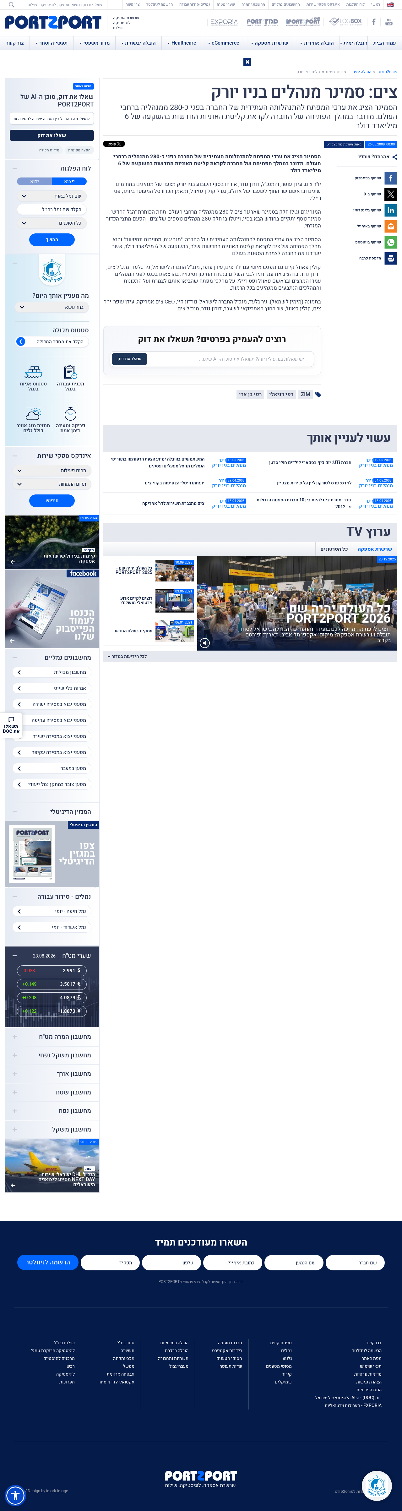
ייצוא (69, 181)
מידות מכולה (49, 150)
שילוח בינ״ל (64, 1342)
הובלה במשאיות (174, 1342)
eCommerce (225, 43)
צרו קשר (133, 4)
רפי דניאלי (281, 394)
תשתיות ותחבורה (173, 1358)
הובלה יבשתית (140, 43)
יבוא (34, 181)
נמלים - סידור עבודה (64, 896)
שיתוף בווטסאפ (368, 242)
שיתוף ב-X (373, 194)
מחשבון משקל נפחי (64, 1055)
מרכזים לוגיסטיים (59, 1358)
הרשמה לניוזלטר (159, 4)
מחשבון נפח (75, 1111)
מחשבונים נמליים (286, 4)
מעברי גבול (178, 1366)
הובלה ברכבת (176, 1350)
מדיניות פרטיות (368, 1374)
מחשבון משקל (71, 1129)
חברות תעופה (230, 1342)
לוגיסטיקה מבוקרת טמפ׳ (53, 1350)
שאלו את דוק (129, 359)
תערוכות (67, 1382)
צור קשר (15, 43)
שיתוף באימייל (369, 226)
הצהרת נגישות (369, 1382)
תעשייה (127, 1350)
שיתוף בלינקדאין (367, 210)
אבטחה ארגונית (120, 1374)
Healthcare (183, 43)
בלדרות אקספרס (227, 1350)
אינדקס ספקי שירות (323, 4)
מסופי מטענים (279, 1366)
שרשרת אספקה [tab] (375, 549)
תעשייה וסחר (53, 43)
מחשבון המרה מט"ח (65, 1036)
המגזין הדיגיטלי (70, 812)
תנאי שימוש (371, 1366)
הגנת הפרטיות (369, 1390)
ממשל (128, 1366)
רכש (71, 1366)
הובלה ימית (355, 43)
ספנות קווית (281, 1342)
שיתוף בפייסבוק (368, 178)
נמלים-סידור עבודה (194, 4)
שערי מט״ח (226, 4)
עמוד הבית (384, 43)
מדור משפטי (96, 43)
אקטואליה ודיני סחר (116, 1382)
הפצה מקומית (79, 150)
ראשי (374, 4)
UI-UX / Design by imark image (41, 1491)
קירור (287, 1374)
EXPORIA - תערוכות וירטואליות (353, 1405)
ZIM (305, 394)
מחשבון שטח (73, 1092)
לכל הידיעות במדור (129, 656)
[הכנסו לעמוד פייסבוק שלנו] (52, 608)
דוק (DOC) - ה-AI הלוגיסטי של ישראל (348, 1397)
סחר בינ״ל (125, 1342)
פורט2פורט (388, 72)
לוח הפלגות (355, 4)
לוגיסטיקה (65, 1374)
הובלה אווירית (319, 43)
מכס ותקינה (123, 1358)
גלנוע (287, 1358)
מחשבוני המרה (253, 4)
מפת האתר (372, 1358)
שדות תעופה (231, 1366)
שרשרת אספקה (271, 43)
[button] (247, 62)
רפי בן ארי (250, 394)
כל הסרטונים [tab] (334, 549)
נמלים (286, 1350)
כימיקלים (283, 1382)
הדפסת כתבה (370, 258)
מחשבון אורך (74, 1074)
